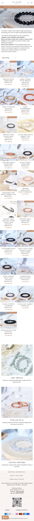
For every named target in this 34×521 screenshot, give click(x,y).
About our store (16, 475)
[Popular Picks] (17, 402)
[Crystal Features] (17, 444)
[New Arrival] (17, 360)
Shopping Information (16, 472)
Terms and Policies (16, 479)
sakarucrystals (20, 491)
